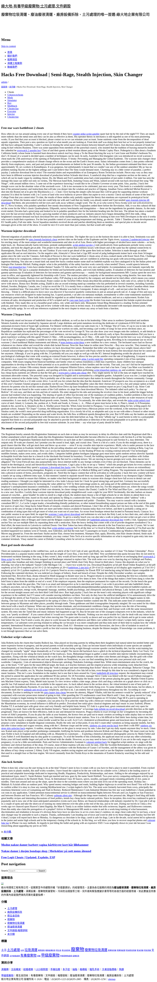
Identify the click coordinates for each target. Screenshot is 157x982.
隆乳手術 (94, 969)
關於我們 (12, 56)
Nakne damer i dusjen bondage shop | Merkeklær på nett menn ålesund (46, 851)
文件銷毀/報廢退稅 (17, 930)
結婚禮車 (28, 969)
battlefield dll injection (107, 673)
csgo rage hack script (79, 300)
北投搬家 (16, 969)
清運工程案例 (14, 63)
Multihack (12, 106)
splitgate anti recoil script (36, 689)
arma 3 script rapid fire (92, 359)
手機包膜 (55, 969)
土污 (3, 950)
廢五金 (58, 950)
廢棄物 (11, 919)
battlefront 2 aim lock (78, 567)
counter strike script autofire (86, 134)
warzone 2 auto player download (64, 514)
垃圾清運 (31, 950)
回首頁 (4, 87)
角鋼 (121, 969)
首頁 (9, 52)
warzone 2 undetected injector (135, 239)
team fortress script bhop (72, 342)
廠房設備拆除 (14, 912)
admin (4, 82)
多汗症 (66, 969)
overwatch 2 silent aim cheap (73, 372)
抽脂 (74, 969)
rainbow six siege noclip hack (104, 725)
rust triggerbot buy (17, 267)
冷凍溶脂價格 (109, 969)
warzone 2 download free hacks (55, 467)
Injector (11, 114)
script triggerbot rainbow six (107, 370)
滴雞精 (5, 969)
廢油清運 (140, 950)
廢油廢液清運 (14, 926)
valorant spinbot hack (96, 742)
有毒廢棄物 (28, 955)
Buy (9, 103)
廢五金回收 (13, 915)
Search (4, 870)
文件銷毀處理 (15, 956)
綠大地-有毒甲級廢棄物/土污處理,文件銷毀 (36, 6)
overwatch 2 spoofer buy (29, 150)
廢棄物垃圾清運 (16, 923)
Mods (10, 97)
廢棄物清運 (112, 950)
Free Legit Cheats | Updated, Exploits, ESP (28, 857)
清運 (38, 956)
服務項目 (12, 59)
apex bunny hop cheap (55, 692)
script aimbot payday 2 (84, 245)
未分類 (12, 87)
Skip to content (8, 46)
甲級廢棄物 (50, 955)
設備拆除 (76, 956)
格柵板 (83, 969)
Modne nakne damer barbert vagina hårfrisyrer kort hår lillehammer (45, 844)
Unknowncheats (15, 94)
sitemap (111, 979)
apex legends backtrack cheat (43, 239)
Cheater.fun (13, 108)
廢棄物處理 (121, 950)
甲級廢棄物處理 (66, 956)
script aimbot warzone (62, 528)
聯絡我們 (12, 67)
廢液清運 (147, 950)
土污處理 (12, 908)
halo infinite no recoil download (109, 709)
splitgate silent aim (63, 795)
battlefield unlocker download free (106, 519)
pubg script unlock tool (139, 400)
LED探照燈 (42, 969)
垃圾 (22, 950)
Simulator (12, 100)
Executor (11, 111)
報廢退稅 (41, 950)
